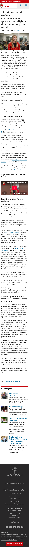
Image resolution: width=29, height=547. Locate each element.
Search (20, 7)
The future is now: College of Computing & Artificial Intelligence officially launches (18, 440)
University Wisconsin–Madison (11, 1)
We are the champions (17, 407)
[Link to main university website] (14, 472)
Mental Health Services (12, 232)
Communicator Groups (14, 493)
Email (14, 521)
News (6, 6)
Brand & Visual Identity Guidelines (14, 504)
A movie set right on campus (16, 394)
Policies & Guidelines (14, 501)
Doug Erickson (17, 30)
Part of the (14, 483)
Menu (26, 7)
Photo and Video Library (14, 496)
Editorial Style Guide (14, 499)
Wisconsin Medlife (19, 170)
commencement (10, 382)
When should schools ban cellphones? (18, 419)
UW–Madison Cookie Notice (9, 540)
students (18, 382)
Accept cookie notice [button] (14, 544)
